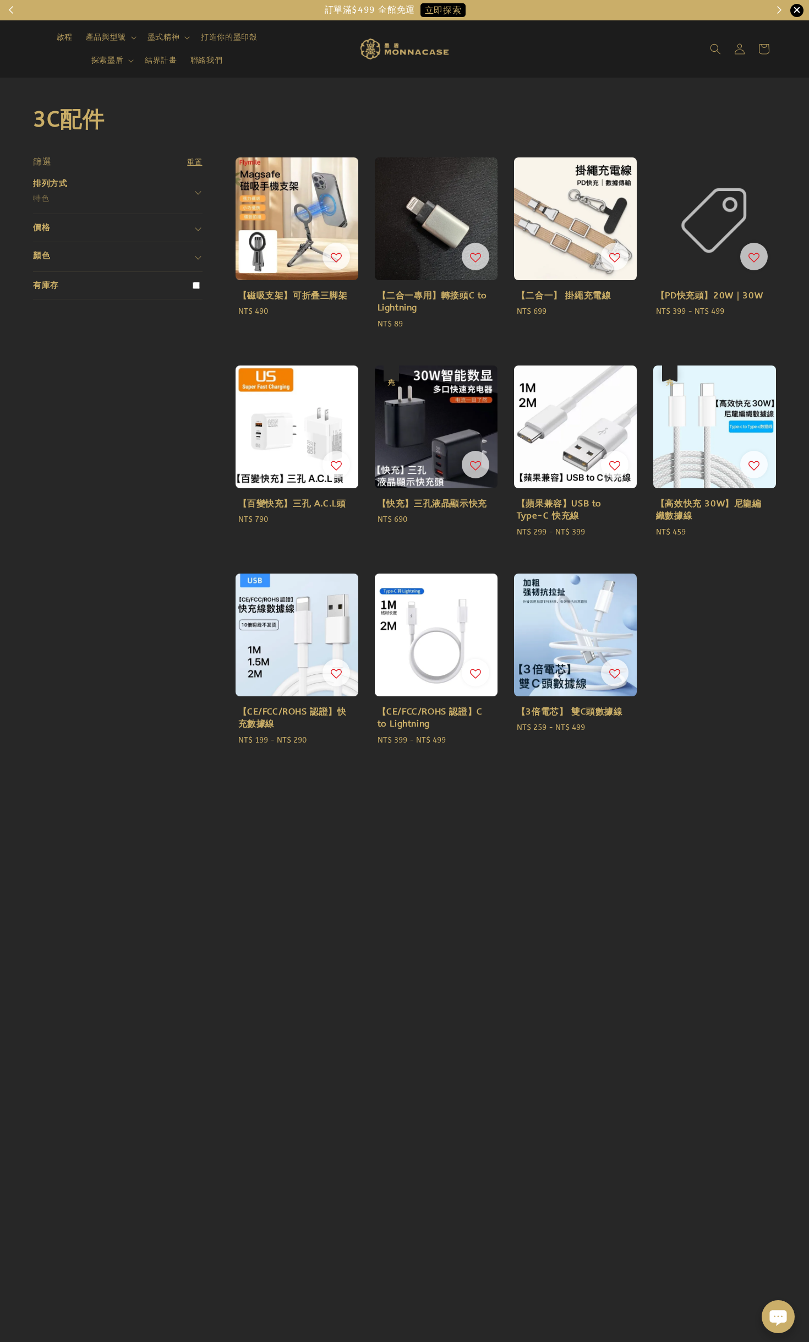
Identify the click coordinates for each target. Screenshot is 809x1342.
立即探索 (443, 10)
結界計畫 (161, 60)
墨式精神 (163, 37)
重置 (194, 161)
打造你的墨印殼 (229, 37)
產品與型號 (106, 37)
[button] (715, 49)
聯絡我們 (206, 60)
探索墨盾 (107, 60)
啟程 (65, 37)
